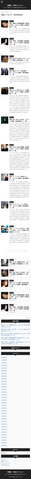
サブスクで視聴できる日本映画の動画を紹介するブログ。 (15, 474)
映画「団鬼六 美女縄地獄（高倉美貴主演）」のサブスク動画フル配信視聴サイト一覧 (19, 42)
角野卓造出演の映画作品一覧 (17, 112)
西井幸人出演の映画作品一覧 (22, 138)
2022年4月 (4, 381)
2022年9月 (4, 368)
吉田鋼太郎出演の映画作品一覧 (20, 157)
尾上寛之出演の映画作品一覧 (22, 214)
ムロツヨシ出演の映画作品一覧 (15, 154)
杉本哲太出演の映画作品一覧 (23, 237)
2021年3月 (4, 416)
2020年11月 (4, 426)
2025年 (7, 12)
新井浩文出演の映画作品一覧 (22, 129)
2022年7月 (4, 373)
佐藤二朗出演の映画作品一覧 (21, 183)
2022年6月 (4, 376)
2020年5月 (4, 432)
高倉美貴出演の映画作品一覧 (15, 51)
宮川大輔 (27, 190)
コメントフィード (5, 463)
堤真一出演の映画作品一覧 (21, 98)
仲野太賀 (25, 154)
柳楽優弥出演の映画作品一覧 (18, 159)
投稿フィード (4, 461)
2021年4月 (4, 413)
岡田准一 (24, 191)
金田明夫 (25, 112)
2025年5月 (4, 357)
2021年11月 (4, 394)
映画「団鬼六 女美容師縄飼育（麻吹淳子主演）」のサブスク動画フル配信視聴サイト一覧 (19, 25)
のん (19, 123)
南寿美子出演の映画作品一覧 (21, 30)
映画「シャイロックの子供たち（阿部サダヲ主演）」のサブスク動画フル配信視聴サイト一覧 (19, 230)
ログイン (3, 459)
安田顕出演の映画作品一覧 (19, 190)
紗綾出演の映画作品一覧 (22, 79)
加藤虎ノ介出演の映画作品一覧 (22, 186)
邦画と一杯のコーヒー (15, 5)
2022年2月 (4, 386)
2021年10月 (4, 397)
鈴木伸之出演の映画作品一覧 (20, 169)
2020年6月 (4, 429)
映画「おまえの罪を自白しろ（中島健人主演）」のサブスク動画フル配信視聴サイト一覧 (19, 91)
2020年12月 (4, 424)
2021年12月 (4, 392)
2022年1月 (4, 389)
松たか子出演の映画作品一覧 (20, 133)
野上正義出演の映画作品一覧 (23, 49)
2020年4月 (4, 434)
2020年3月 (4, 437)
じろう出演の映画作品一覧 (23, 152)
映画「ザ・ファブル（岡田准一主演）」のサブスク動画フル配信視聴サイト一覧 (19, 178)
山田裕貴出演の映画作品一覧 (17, 77)
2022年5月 (4, 378)
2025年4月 (4, 360)
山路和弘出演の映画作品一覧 (17, 47)
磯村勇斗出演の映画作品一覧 (22, 166)
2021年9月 (4, 400)
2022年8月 (4, 370)
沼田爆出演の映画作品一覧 (20, 218)
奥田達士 (14, 214)
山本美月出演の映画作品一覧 (15, 191)
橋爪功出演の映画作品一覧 (19, 240)
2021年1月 (4, 421)
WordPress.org (5, 465)
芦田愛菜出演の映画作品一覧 (17, 136)
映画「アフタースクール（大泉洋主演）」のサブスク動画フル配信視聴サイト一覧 (19, 205)
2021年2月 (4, 418)
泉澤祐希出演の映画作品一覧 (19, 162)
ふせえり (19, 28)
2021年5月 (4, 410)
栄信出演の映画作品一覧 (22, 160)
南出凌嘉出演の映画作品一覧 (15, 188)
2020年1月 (4, 442)
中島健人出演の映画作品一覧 (17, 97)
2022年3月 (4, 384)
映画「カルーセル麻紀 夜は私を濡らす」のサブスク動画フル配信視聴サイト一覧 (19, 284)
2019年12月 (4, 445)
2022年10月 (4, 365)
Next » (24, 251)
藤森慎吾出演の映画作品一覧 (23, 197)
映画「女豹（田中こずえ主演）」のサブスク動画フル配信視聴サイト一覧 (15, 329)
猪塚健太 (20, 164)
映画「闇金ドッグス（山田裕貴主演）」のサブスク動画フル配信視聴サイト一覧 (19, 72)
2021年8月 (4, 402)
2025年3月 (4, 362)
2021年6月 (4, 408)
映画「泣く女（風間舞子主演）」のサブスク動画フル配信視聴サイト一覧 (15, 325)
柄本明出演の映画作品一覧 (15, 238)
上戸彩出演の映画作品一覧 (23, 233)
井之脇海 (15, 124)
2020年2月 (4, 440)
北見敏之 (14, 211)
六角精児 (14, 186)
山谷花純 (20, 128)
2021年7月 (4, 405)
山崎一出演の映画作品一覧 (21, 102)
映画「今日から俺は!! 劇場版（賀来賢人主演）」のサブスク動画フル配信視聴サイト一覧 (19, 148)
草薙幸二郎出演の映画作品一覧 (17, 63)
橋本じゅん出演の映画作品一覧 (20, 105)
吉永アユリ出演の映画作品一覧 (17, 126)
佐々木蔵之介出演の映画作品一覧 (16, 235)
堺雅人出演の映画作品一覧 (21, 211)
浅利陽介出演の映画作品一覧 (21, 109)
